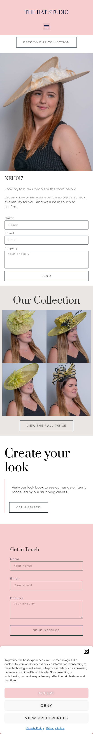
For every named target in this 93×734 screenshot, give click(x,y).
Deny (46, 705)
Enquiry (11, 248)
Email (9, 233)
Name (9, 218)
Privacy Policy (55, 728)
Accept (46, 693)
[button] (86, 651)
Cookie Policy (35, 728)
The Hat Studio (47, 12)
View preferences (46, 718)
